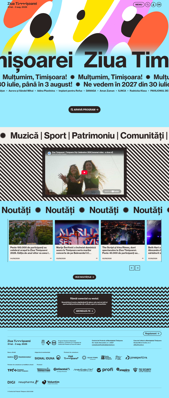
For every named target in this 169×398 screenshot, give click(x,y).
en (158, 4)
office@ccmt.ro (139, 345)
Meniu (138, 4)
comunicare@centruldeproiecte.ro (103, 345)
